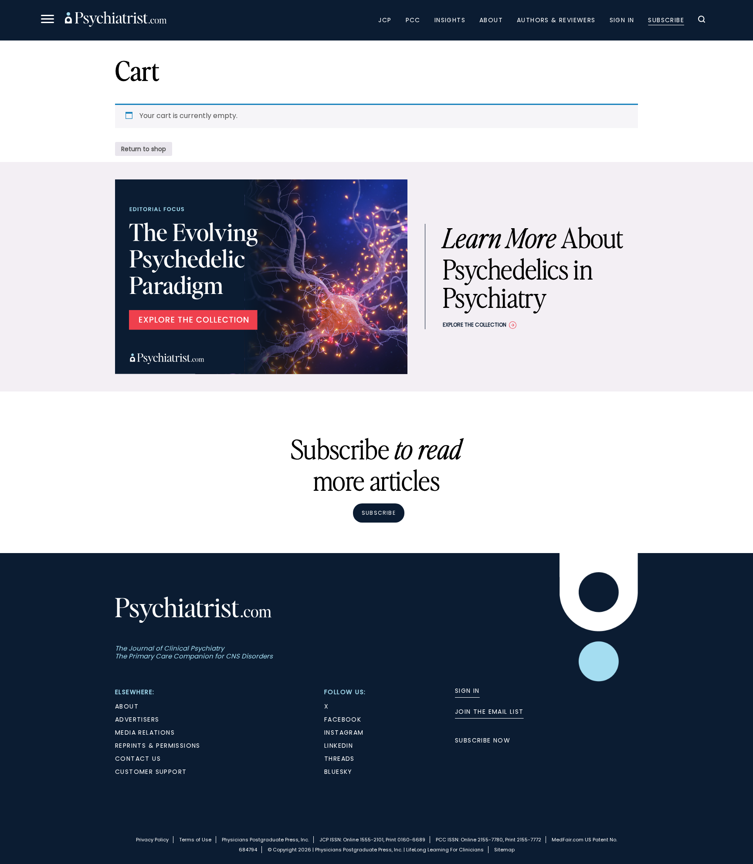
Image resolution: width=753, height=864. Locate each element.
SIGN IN (467, 690)
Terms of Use (195, 839)
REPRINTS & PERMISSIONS (157, 745)
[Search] (701, 20)
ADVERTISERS (137, 719)
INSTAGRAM (344, 732)
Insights (449, 20)
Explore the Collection (474, 324)
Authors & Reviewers (556, 20)
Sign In (622, 20)
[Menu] (47, 20)
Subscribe (666, 20)
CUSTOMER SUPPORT (151, 771)
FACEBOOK (342, 719)
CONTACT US (138, 758)
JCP (384, 20)
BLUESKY (338, 771)
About (491, 20)
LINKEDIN (338, 745)
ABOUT (127, 706)
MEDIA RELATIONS (145, 732)
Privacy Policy (152, 839)
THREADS (339, 758)
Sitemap (504, 849)
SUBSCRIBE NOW (482, 740)
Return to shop (143, 149)
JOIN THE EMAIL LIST (489, 711)
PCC (413, 20)
